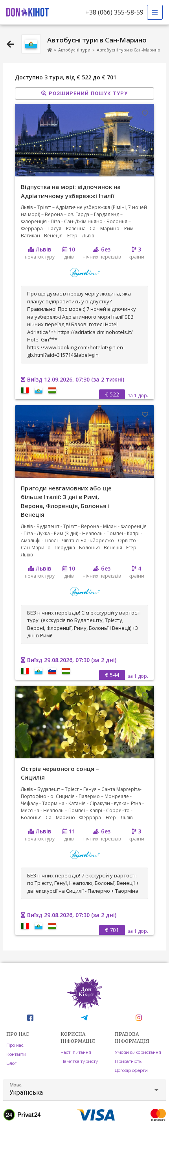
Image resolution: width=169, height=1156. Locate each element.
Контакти (16, 1054)
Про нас (15, 1045)
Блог (11, 1063)
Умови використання (138, 1052)
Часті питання (76, 1052)
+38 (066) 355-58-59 (114, 12)
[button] (84, 1090)
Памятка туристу (79, 1061)
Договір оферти (131, 1070)
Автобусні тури (74, 50)
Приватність (128, 1061)
